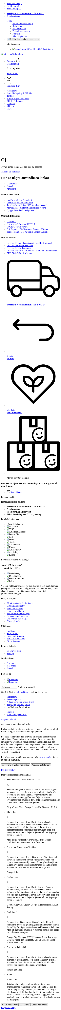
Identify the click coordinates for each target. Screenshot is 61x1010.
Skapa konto (12, 73)
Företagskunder (14, 621)
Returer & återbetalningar (18, 613)
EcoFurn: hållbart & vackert (19, 200)
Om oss (10, 663)
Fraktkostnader (19, 28)
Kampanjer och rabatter (17, 616)
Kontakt (16, 33)
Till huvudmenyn (14, 3)
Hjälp (9, 21)
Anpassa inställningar (41, 765)
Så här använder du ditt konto (20, 603)
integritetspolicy (45, 757)
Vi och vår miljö (14, 651)
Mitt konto (11, 189)
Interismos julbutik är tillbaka (20, 202)
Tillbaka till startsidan (10, 171)
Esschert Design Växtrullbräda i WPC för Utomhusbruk (32, 250)
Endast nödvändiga (21, 765)
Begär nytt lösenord (15, 636)
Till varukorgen (14, 8)
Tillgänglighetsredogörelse (18, 704)
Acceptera (6, 765)
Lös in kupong (13, 641)
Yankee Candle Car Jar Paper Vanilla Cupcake (27, 232)
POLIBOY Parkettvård (17, 226)
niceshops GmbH (21, 692)
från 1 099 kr (25, 13)
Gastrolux (11, 221)
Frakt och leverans (15, 608)
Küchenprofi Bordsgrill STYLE (21, 224)
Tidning (10, 653)
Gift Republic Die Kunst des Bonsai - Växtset (27, 229)
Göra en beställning (15, 611)
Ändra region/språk (26, 687)
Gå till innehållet (14, 6)
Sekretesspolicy (14, 699)
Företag (10, 712)
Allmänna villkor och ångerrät (20, 702)
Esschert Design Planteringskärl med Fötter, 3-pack (29, 243)
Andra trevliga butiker (17, 714)
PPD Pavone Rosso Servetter (20, 245)
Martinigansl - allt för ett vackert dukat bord (26, 208)
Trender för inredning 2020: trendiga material (27, 205)
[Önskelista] (9, 78)
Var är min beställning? (22, 23)
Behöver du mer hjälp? (17, 618)
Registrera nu (13, 64)
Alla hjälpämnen (19, 36)
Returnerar (17, 26)
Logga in (11, 631)
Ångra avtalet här (9, 719)
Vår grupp (11, 665)
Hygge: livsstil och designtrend (20, 210)
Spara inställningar (9, 1005)
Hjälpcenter (12, 183)
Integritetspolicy (8, 770)
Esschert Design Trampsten (19, 248)
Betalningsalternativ (21, 31)
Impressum (12, 697)
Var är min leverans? (16, 638)
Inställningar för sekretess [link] (18, 707)
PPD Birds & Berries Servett (19, 253)
